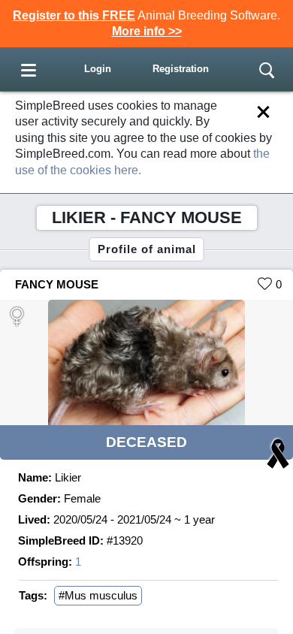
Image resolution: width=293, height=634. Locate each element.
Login (97, 68)
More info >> (147, 31)
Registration (181, 68)
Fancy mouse (56, 284)
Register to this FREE (74, 15)
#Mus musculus (98, 595)
